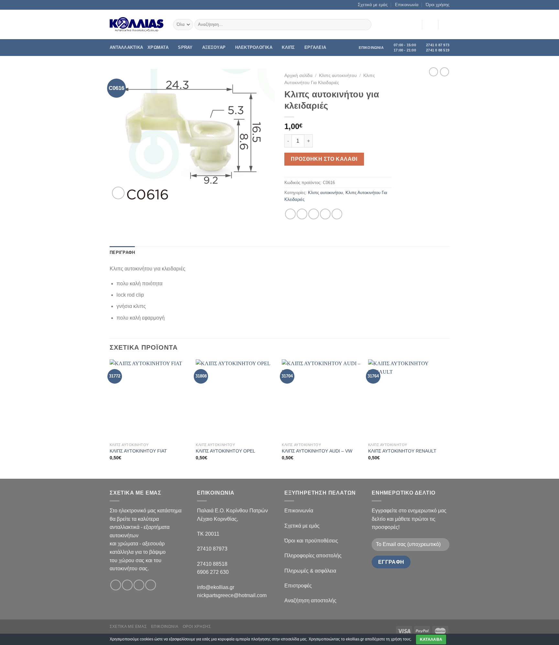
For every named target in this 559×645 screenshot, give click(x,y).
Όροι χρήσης (437, 4)
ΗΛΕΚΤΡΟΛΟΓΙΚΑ (253, 47)
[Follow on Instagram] (127, 585)
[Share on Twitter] (302, 214)
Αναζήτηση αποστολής (310, 600)
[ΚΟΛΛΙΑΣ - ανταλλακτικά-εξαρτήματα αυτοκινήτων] (136, 24)
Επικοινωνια (165, 626)
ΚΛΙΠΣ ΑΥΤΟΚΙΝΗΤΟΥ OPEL (225, 451)
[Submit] (365, 24)
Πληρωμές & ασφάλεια (310, 571)
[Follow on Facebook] (115, 585)
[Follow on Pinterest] (150, 585)
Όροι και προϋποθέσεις (311, 540)
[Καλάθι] (446, 24)
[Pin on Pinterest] (325, 214)
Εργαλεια (315, 47)
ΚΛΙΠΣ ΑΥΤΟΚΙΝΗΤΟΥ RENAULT (402, 451)
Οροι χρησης (197, 626)
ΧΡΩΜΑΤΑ (158, 47)
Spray (185, 47)
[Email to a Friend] (313, 214)
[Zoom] (118, 193)
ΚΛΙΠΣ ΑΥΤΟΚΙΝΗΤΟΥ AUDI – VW (317, 451)
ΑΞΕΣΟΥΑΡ (213, 47)
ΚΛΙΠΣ (288, 47)
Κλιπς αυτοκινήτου (338, 75)
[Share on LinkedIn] (337, 214)
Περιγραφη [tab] (122, 252)
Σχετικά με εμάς (373, 4)
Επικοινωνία (407, 4)
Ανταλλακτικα (126, 47)
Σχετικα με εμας (128, 626)
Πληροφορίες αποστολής (313, 555)
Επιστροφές (298, 585)
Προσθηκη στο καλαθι (324, 159)
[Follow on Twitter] (139, 585)
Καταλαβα (431, 639)
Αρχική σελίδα (298, 75)
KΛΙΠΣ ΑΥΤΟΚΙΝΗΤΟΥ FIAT (138, 451)
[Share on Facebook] (290, 214)
